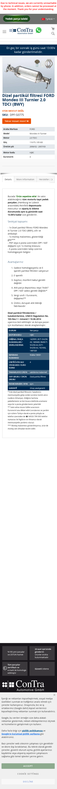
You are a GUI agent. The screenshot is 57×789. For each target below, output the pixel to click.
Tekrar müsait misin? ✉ (17, 121)
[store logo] (21, 31)
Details (8, 179)
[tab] (8, 179)
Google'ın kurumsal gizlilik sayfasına (21, 733)
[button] (48, 19)
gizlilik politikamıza (32, 730)
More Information (25, 179)
